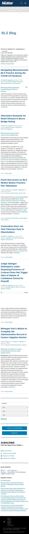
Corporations (9, 238)
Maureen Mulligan (6, 208)
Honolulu (9, 519)
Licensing (24, 344)
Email (2, 53)
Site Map (10, 529)
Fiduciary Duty (9, 239)
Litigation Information (18, 81)
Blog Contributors (16, 8)
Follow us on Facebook (9, 453)
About (8, 10)
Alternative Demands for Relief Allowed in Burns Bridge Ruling (13, 118)
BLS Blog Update (5, 480)
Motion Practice (15, 193)
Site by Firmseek (16, 529)
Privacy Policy (23, 528)
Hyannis (9, 521)
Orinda (8, 523)
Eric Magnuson (23, 212)
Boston (8, 518)
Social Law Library (16, 197)
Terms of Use (5, 529)
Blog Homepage (5, 8)
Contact (20, 10)
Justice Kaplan (8, 173)
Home (4, 528)
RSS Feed (8, 451)
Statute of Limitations (6, 288)
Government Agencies (15, 344)
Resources (14, 433)
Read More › (4, 107)
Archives (14, 10)
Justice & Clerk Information (14, 428)
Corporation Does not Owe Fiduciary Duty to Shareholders (12, 229)
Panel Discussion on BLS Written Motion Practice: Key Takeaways (14, 183)
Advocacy (8, 193)
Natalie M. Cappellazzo (8, 80)
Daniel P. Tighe (22, 210)
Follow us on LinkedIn (9, 458)
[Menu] (21, 3)
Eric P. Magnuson (6, 189)
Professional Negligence (7, 129)
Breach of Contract (10, 127)
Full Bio (3, 63)
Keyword (4, 403)
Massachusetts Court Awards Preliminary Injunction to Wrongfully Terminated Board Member (12, 484)
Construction (18, 127)
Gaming (8, 344)
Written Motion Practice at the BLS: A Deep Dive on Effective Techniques (13, 200)
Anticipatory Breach (10, 287)
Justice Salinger (23, 218)
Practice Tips (22, 193)
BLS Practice (9, 81)
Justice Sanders (5, 219)
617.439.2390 (8, 53)
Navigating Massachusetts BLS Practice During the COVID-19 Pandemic (14, 73)
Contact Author (10, 63)
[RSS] (4, 521)
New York (9, 522)
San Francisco (10, 525)
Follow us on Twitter (8, 456)
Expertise (24, 8)
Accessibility (8, 528)
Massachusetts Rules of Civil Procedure (10, 83)
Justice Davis (8, 218)
